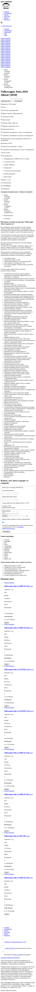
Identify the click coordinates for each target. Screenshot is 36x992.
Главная (6, 11)
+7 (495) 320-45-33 (9, 948)
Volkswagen (7, 32)
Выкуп (6, 18)
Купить (7, 622)
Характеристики (5, 101)
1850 (5, 35)
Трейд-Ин (7, 16)
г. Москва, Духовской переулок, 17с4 (15, 942)
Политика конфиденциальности (13, 527)
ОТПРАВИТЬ (6, 531)
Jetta (5, 33)
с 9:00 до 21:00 (16, 954)
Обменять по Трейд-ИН (26, 192)
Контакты (7, 19)
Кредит (6, 15)
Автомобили (8, 13)
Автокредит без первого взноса (9, 192)
